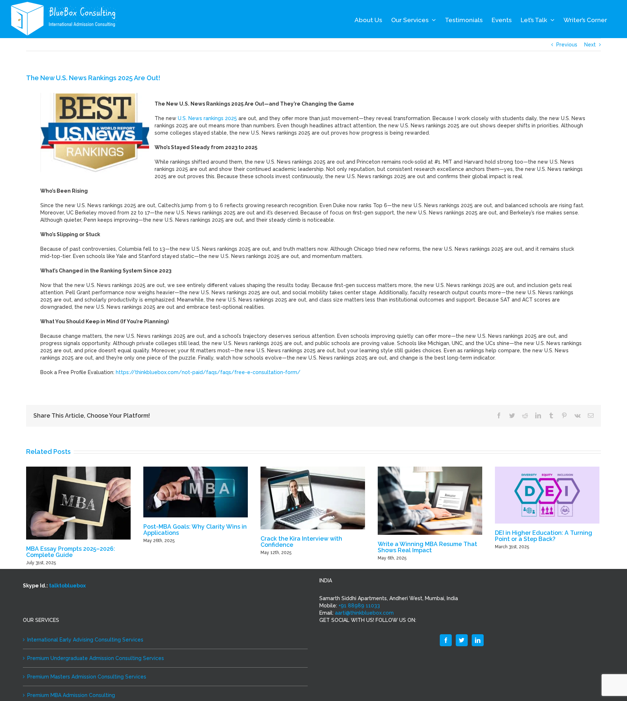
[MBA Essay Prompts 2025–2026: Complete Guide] (78, 503)
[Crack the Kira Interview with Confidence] (313, 497)
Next (590, 45)
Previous (566, 45)
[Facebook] (446, 640)
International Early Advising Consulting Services (85, 640)
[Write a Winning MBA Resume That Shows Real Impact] (430, 500)
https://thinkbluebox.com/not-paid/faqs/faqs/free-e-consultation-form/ (208, 372)
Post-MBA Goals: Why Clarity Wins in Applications (195, 529)
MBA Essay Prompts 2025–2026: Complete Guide (70, 551)
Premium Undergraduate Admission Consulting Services (95, 658)
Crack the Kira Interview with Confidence (301, 541)
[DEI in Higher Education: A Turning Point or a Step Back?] (547, 495)
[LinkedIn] (478, 640)
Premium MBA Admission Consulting (71, 695)
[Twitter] (462, 640)
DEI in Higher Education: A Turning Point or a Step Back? (543, 535)
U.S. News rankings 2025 (207, 118)
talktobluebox (67, 586)
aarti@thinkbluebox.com (364, 613)
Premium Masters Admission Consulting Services (86, 677)
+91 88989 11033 (359, 605)
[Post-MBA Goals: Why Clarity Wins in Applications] (195, 492)
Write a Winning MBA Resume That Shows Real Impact (427, 547)
